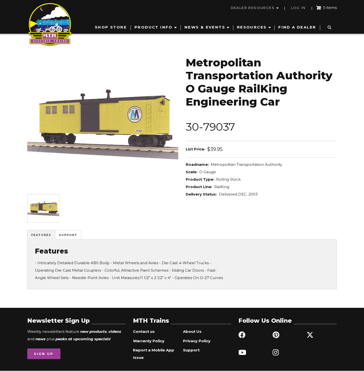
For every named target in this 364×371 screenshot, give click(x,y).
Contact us (144, 331)
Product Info (153, 27)
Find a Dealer (297, 27)
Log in (298, 8)
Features (41, 235)
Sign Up (43, 354)
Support (68, 235)
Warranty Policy (148, 341)
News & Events (204, 27)
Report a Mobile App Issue (153, 354)
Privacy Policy (196, 341)
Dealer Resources (253, 8)
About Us (192, 331)
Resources (252, 27)
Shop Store (111, 27)
